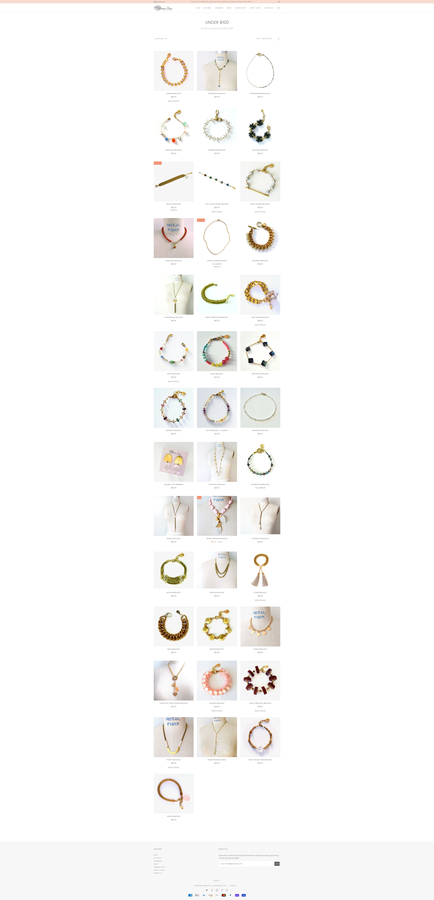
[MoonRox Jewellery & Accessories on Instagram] (217, 891)
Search (233, 886)
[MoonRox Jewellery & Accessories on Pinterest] (222, 891)
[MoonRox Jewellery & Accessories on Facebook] (212, 891)
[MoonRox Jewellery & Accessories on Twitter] (207, 891)
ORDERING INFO (240, 8)
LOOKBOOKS (219, 8)
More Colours (173, 97)
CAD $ (216, 880)
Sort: (258, 38)
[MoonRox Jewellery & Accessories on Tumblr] (227, 891)
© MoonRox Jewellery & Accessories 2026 (210, 886)
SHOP (198, 8)
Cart (278, 8)
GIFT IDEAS (207, 8)
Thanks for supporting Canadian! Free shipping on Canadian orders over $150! (221, 2)
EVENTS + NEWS (255, 8)
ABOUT (229, 8)
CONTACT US (268, 8)
